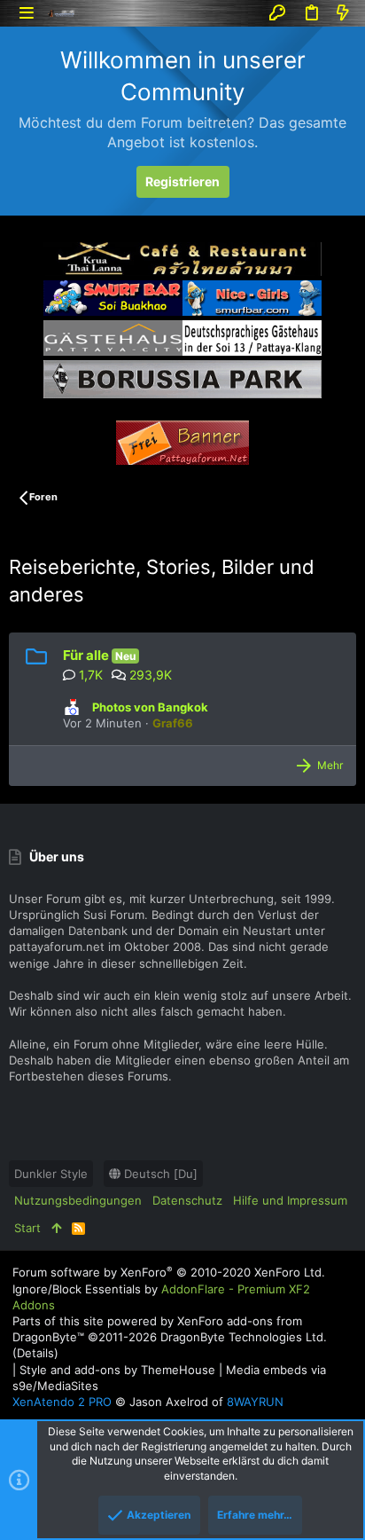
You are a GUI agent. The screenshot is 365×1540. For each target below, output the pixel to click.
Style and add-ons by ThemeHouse (117, 1370)
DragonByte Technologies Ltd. (243, 1337)
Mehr (330, 765)
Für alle (86, 655)
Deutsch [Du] (159, 1174)
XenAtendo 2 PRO (62, 1402)
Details (35, 1353)
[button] (26, 13)
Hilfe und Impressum (290, 1200)
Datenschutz (187, 1200)
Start (27, 1228)
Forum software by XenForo (168, 1272)
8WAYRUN (255, 1402)
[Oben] (56, 1227)
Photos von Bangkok (150, 707)
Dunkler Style (51, 1174)
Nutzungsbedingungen (78, 1200)
